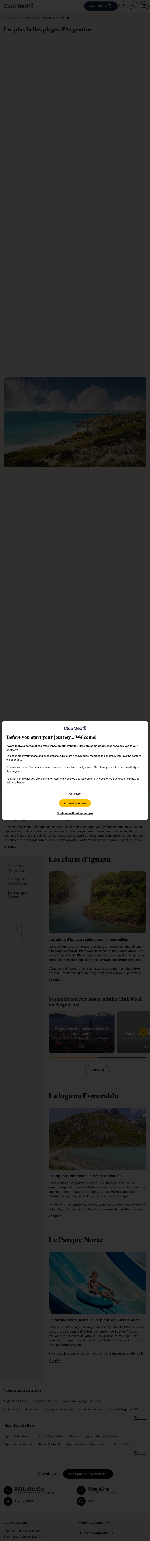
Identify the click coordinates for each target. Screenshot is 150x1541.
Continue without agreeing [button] (75, 813)
